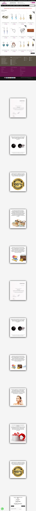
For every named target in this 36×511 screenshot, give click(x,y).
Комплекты (17, 5)
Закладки (21, 74)
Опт (24, 5)
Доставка (11, 0)
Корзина (29, 0)
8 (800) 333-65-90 (13, 2)
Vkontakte (31, 57)
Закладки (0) (26, 0)
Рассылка (21, 75)
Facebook (26, 57)
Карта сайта (12, 71)
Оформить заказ (33, 0)
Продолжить (32, 53)
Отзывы (21, 70)
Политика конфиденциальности (4, 72)
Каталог (2, 5)
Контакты (14, 0)
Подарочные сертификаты (22, 68)
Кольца (5, 5)
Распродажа (21, 5)
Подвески (14, 5)
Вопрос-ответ (5, 0)
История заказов (21, 73)
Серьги (8, 5)
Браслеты (10, 5)
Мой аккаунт (23, 0)
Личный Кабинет (21, 72)
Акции (20, 69)
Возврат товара (12, 70)
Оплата (8, 0)
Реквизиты (12, 69)
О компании (2, 0)
